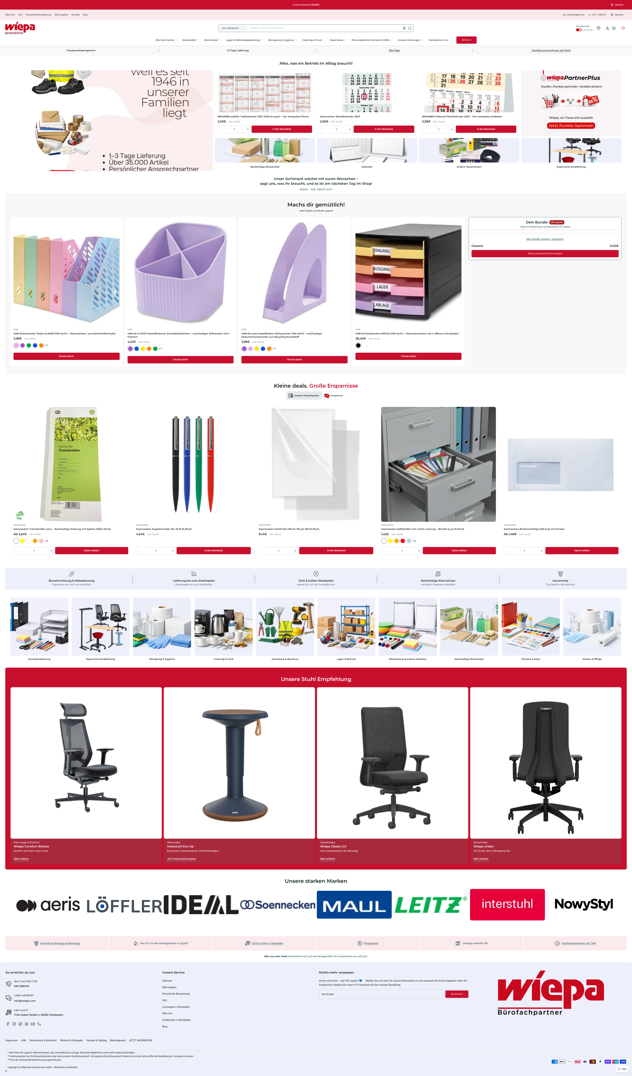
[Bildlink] (39, 630)
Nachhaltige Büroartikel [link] (264, 166)
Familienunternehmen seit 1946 (551, 50)
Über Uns (10, 14)
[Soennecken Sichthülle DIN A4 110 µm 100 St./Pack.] (316, 464)
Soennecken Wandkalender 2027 (340, 116)
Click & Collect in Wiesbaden (267, 943)
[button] (618, 5)
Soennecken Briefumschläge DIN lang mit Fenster (534, 529)
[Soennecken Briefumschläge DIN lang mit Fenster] (561, 464)
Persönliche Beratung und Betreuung (60, 943)
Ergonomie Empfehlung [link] (571, 166)
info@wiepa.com (25, 1000)
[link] (168, 40)
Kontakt (75, 14)
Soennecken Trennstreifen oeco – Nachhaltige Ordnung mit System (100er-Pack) (62, 529)
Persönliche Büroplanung (38, 14)
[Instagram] (14, 1024)
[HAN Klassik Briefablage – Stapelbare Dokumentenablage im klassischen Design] (181, 273)
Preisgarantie (371, 943)
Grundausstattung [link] (39, 659)
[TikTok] (20, 1024)
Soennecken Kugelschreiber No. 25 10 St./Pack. (164, 529)
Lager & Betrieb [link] (346, 659)
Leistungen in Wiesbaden (176, 1006)
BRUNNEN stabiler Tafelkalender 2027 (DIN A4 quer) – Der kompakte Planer (263, 116)
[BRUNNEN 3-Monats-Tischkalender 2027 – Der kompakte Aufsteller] (469, 92)
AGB (23, 1040)
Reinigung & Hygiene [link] (162, 659)
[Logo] (20, 28)
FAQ (20, 14)
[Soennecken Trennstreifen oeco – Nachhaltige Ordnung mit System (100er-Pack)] (70, 464)
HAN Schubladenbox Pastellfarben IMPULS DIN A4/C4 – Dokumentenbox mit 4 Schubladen (403, 335)
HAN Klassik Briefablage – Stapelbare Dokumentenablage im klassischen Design (176, 333)
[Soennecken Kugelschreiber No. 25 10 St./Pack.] (193, 464)
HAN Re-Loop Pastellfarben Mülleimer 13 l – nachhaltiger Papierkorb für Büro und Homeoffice (290, 335)
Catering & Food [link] (223, 659)
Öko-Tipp (394, 50)
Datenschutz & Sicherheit (43, 1040)
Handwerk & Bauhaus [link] (285, 659)
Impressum (12, 1040)
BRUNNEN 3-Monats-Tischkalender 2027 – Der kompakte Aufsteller (462, 116)
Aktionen (167, 980)
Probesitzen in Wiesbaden (176, 1019)
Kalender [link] (367, 166)
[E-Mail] (33, 1024)
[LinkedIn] (27, 1024)
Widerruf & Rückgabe (71, 1040)
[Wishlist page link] (623, 28)
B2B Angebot (61, 14)
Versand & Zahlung (96, 1040)
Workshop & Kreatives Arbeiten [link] (408, 659)
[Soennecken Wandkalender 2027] (367, 92)
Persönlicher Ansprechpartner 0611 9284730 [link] (306, 4)
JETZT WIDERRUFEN (140, 1040)
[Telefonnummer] (39, 1024)
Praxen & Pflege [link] (592, 659)
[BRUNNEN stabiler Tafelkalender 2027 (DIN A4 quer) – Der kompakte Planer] (265, 92)
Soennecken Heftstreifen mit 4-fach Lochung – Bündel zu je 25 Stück (422, 529)
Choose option (66, 359)
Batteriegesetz (118, 1040)
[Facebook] (8, 1024)
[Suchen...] (409, 28)
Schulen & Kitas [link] (530, 659)
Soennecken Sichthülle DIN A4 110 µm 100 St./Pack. (289, 529)
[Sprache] (404, 28)
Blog (85, 14)
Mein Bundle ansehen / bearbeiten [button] (545, 239)
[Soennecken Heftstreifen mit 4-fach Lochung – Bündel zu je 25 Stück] (438, 464)
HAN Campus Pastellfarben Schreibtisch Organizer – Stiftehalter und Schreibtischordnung (54, 335)
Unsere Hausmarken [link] (469, 166)
